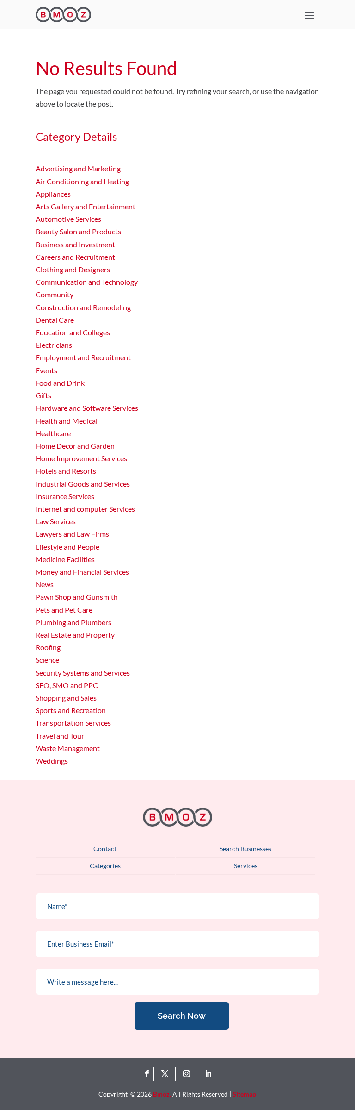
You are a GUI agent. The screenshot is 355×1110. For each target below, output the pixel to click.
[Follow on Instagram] (188, 1074)
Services (245, 866)
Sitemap (244, 1094)
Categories (105, 866)
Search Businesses (245, 849)
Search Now (182, 1016)
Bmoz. (162, 1094)
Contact (104, 849)
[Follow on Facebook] (147, 1074)
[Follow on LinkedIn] (208, 1074)
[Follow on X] (167, 1074)
